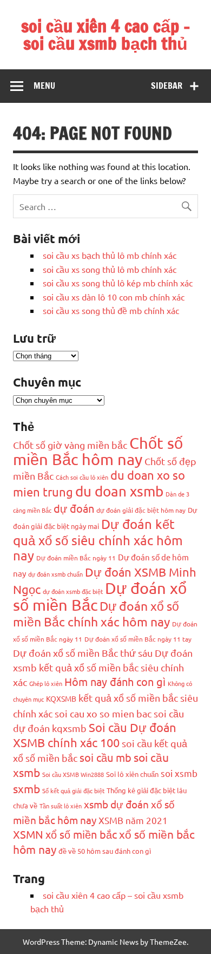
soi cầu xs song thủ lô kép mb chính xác (118, 282)
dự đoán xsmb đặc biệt (73, 591)
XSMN (28, 834)
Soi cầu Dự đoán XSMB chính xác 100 (94, 734)
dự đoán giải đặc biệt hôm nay (141, 510)
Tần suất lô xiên (60, 805)
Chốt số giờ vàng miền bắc (70, 444)
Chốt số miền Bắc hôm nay (98, 451)
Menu (44, 86)
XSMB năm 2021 (133, 820)
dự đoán (74, 508)
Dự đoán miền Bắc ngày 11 (76, 557)
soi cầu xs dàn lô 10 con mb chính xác (113, 296)
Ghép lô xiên (45, 683)
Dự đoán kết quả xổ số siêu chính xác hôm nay (98, 539)
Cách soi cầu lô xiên (82, 477)
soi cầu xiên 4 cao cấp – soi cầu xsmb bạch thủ (105, 35)
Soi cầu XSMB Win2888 (73, 774)
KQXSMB (61, 698)
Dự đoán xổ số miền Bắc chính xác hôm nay (96, 613)
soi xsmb (179, 773)
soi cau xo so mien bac (103, 713)
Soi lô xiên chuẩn (132, 774)
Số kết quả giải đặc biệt (73, 790)
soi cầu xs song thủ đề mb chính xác (111, 310)
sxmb (26, 788)
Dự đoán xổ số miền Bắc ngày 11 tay (138, 639)
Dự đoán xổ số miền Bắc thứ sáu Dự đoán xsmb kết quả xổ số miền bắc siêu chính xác (103, 667)
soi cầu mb (105, 757)
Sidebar (166, 86)
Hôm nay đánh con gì (115, 681)
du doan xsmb (119, 491)
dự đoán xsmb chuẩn (55, 574)
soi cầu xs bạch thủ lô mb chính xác (109, 255)
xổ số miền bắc (81, 834)
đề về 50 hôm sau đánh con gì (104, 850)
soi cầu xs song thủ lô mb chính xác (109, 269)
